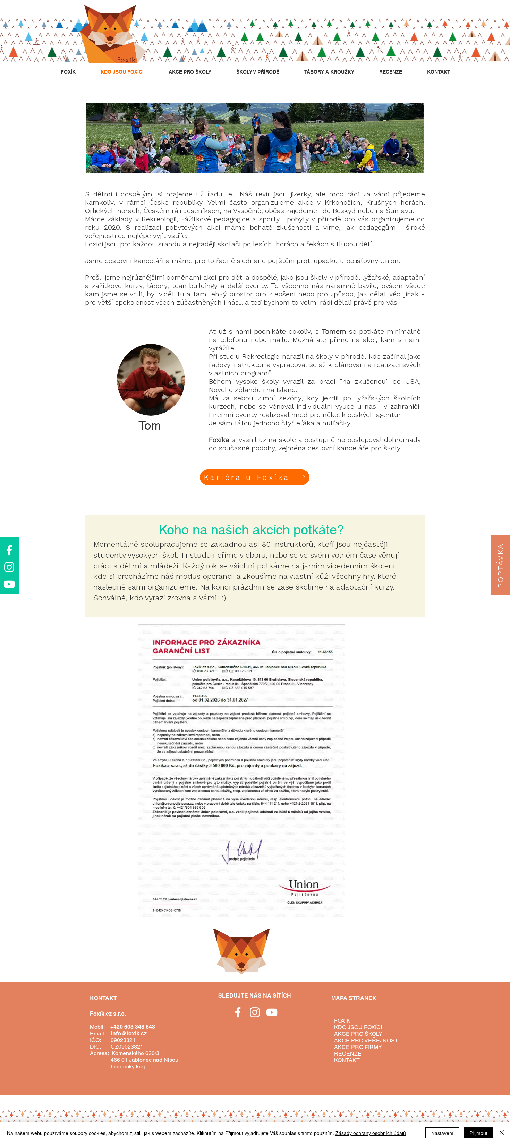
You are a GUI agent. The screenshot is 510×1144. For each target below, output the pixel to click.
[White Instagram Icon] (9, 567)
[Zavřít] (502, 1132)
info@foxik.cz (129, 1033)
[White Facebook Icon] (9, 550)
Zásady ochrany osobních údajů (370, 1132)
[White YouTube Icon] (9, 584)
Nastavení (442, 1132)
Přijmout (478, 1132)
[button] (500, 565)
